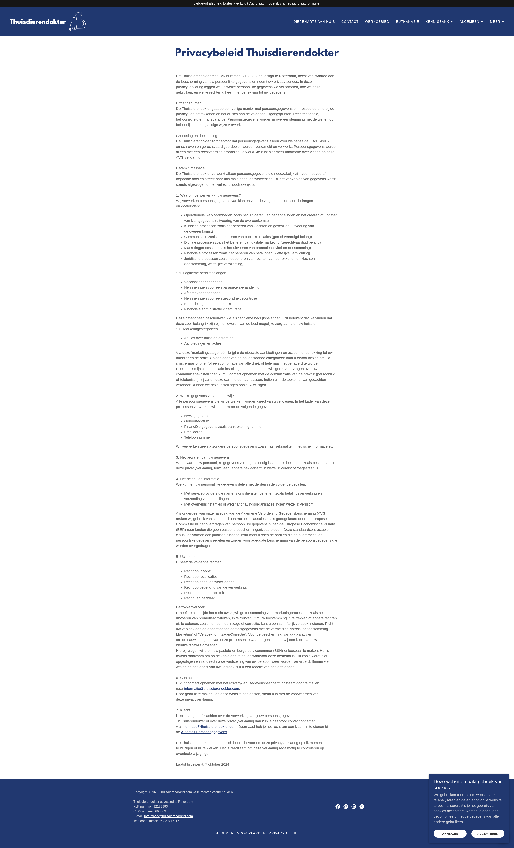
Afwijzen (450, 833)
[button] (439, 21)
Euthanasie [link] (407, 21)
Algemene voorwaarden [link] (241, 833)
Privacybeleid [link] (283, 833)
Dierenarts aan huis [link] (314, 21)
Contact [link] (350, 21)
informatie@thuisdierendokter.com (168, 816)
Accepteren (488, 833)
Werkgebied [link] (377, 21)
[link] (48, 21)
